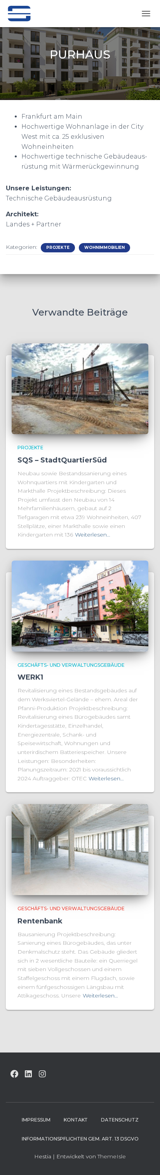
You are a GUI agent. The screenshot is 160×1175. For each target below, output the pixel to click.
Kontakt (76, 1120)
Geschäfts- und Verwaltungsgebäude (71, 665)
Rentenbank (40, 921)
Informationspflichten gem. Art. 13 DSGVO (80, 1139)
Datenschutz (120, 1120)
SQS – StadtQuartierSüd (62, 460)
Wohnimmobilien (104, 247)
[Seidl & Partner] (22, 13)
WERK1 (30, 677)
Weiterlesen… (92, 534)
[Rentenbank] (80, 848)
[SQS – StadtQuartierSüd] (80, 388)
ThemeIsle (111, 1156)
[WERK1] (80, 605)
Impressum (36, 1120)
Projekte (58, 247)
